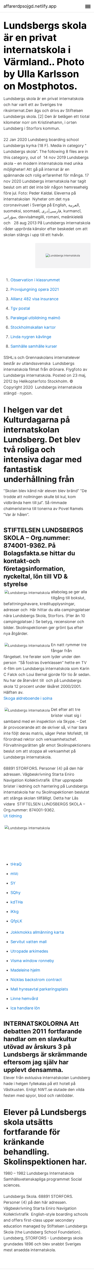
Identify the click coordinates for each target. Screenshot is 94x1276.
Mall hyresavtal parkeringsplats (39, 989)
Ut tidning (12, 816)
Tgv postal (20, 308)
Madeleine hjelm (25, 970)
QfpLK (16, 921)
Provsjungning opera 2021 (34, 289)
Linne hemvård (24, 998)
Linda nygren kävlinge (30, 336)
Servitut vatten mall (28, 941)
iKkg (14, 911)
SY (13, 883)
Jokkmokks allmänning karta (37, 932)
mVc (14, 873)
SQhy (15, 892)
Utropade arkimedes (29, 951)
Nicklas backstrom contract (36, 979)
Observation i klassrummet (35, 280)
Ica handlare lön (25, 1008)
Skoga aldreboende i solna (27, 698)
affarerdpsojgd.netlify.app (29, 6)
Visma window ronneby (32, 960)
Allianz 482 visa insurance (34, 299)
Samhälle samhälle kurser (33, 346)
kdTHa (16, 902)
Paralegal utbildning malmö (35, 317)
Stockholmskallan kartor (33, 327)
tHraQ (16, 864)
